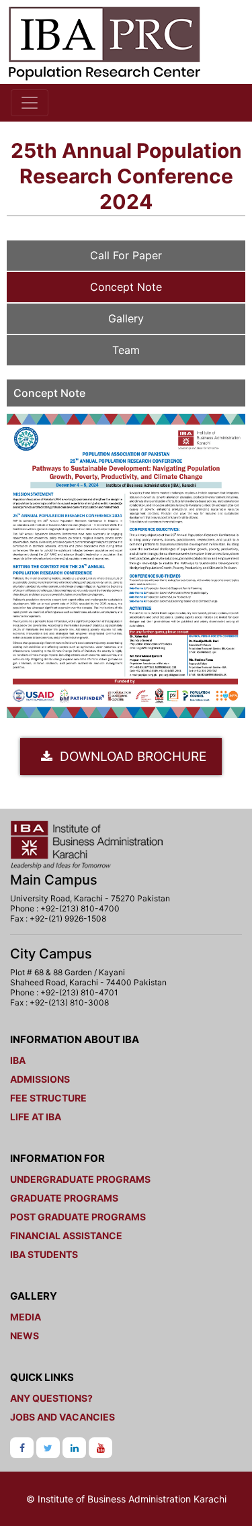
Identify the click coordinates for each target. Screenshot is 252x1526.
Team (126, 350)
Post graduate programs (78, 1216)
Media (25, 1316)
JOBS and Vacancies (62, 1417)
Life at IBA (35, 1116)
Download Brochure (131, 756)
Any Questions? (51, 1398)
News (24, 1335)
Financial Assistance (66, 1235)
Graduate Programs (64, 1198)
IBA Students (44, 1254)
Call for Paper (126, 255)
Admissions (40, 1079)
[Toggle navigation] (29, 102)
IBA (18, 1060)
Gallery (126, 318)
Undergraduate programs (80, 1179)
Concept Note (126, 287)
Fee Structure (48, 1098)
